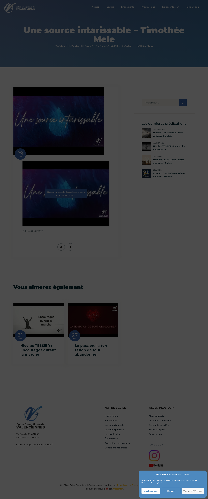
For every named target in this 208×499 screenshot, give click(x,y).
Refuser (171, 491)
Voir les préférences (192, 491)
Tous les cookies (150, 491)
